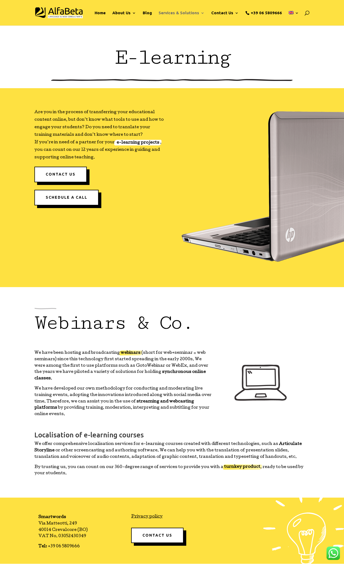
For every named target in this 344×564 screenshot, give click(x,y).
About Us (121, 13)
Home (100, 13)
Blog (147, 13)
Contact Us (61, 174)
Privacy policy (147, 517)
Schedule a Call (66, 197)
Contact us (157, 535)
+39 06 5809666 (266, 13)
